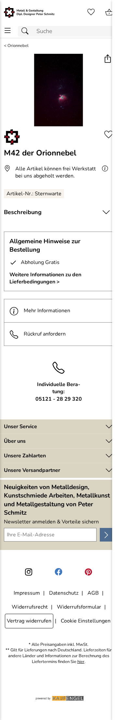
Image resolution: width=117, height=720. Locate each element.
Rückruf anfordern (45, 333)
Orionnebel (18, 46)
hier (80, 662)
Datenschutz (63, 593)
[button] (107, 59)
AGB (93, 593)
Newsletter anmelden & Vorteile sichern (51, 521)
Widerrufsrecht (30, 607)
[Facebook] (58, 572)
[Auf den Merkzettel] (108, 134)
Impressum (27, 593)
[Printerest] (88, 572)
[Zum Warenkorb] (109, 12)
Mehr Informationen (47, 310)
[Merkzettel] (91, 12)
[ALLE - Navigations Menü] (7, 30)
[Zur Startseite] (29, 12)
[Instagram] (28, 572)
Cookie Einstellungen (85, 620)
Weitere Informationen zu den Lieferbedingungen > (45, 278)
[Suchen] (26, 31)
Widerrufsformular (79, 607)
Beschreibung (23, 212)
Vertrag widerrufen (29, 620)
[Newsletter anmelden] (106, 535)
